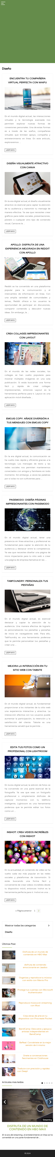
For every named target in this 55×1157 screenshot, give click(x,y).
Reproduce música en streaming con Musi (35, 1004)
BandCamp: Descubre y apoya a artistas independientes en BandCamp (35, 1032)
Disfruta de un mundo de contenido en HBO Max (35, 953)
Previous (4, 1102)
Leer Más (10, 150)
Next (50, 1102)
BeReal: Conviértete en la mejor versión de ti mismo (35, 1044)
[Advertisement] (27, 35)
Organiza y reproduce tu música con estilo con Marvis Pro (35, 979)
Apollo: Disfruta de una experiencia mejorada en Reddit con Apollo (27, 248)
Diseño (8, 932)
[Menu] (3, 3)
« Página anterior (23, 911)
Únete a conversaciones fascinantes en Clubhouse (35, 1057)
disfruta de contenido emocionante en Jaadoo (35, 966)
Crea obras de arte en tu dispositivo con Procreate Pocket (35, 1017)
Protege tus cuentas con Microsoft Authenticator (35, 991)
